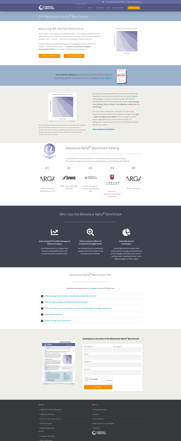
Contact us (94, 288)
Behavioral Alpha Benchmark (50, 419)
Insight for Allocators (47, 414)
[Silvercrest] (112, 173)
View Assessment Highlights (104, 129)
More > (109, 78)
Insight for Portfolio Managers (51, 409)
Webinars (96, 428)
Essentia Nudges (46, 423)
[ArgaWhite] (47, 174)
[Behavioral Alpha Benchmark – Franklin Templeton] (90, 173)
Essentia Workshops (47, 428)
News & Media (98, 419)
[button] (90, 295)
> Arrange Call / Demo (47, 436)
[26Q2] (62, 93)
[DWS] (69, 173)
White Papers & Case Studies (103, 423)
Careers (96, 414)
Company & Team (99, 409)
